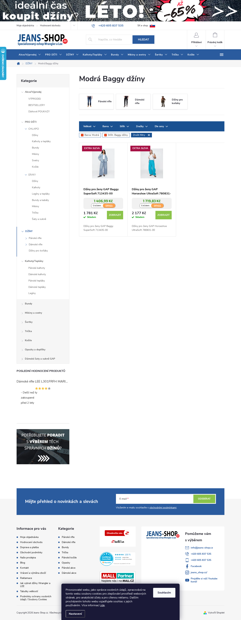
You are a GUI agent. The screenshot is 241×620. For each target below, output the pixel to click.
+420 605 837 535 (201, 554)
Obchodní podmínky (31, 552)
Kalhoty (36, 187)
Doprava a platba (29, 547)
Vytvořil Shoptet (216, 612)
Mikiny (35, 154)
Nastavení (75, 614)
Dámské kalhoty (37, 274)
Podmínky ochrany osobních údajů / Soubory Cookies (35, 598)
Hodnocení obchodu (50, 25)
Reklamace (26, 578)
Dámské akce (69, 573)
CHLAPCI (33, 128)
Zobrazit (115, 215)
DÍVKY (32, 174)
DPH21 (109, 205)
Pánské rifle (35, 238)
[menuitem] (30, 54)
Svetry (35, 160)
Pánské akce (68, 567)
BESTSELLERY (36, 105)
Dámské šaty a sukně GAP (40, 358)
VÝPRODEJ (34, 98)
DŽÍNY (29, 231)
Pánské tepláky (36, 280)
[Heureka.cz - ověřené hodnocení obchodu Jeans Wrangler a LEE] (118, 559)
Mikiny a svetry (33, 313)
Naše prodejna (28, 557)
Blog (22, 562)
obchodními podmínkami (162, 507)
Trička (35, 212)
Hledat (143, 39)
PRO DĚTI (31, 122)
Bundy (35, 147)
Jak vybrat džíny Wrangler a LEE (35, 585)
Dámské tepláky (37, 287)
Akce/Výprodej (33, 92)
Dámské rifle (35, 244)
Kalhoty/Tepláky (34, 261)
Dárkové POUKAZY (39, 111)
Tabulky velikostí (29, 591)
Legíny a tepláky (41, 193)
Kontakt (24, 567)
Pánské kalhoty (36, 268)
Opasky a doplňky (35, 349)
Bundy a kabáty (40, 200)
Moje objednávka (25, 25)
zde (102, 605)
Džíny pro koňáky (38, 250)
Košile (35, 166)
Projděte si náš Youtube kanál (204, 580)
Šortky (28, 322)
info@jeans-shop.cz (202, 547)
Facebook (196, 566)
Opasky (66, 562)
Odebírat (204, 498)
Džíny (35, 135)
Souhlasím (164, 593)
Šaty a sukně (39, 219)
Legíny (32, 293)
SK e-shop (142, 25)
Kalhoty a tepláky (41, 141)
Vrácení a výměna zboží (33, 573)
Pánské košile (69, 557)
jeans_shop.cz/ (199, 572)
